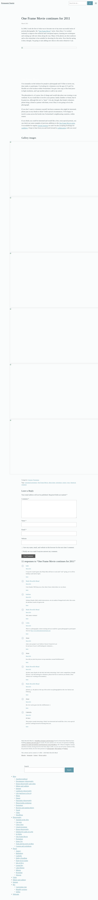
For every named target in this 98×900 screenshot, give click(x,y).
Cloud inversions (21, 827)
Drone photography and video (26, 784)
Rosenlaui (19, 872)
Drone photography (22, 829)
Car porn (19, 822)
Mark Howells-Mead (32, 581)
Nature (18, 798)
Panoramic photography (24, 800)
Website (24, 538)
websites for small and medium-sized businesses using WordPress (39, 744)
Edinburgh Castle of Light (24, 832)
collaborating (62, 128)
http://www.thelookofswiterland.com (40, 630)
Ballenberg (19, 853)
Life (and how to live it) (23, 793)
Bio (14, 885)
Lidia (27, 623)
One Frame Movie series (67, 123)
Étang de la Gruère (22, 860)
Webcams (16, 894)
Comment (25, 499)
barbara (28, 594)
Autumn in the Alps (22, 820)
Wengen (18, 875)
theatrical (73, 482)
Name (23, 521)
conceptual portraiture (31, 482)
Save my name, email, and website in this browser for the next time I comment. (48, 547)
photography (50, 748)
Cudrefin (19, 856)
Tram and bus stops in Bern (25, 844)
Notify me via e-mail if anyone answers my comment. (40, 551)
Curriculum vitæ (21, 887)
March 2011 (28, 568)
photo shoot (52, 482)
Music (18, 796)
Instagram (29, 755)
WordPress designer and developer (44, 741)
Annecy (18, 851)
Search (26, 766)
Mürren (18, 870)
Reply (27, 576)
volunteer (24, 484)
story (68, 482)
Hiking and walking (22, 786)
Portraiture (36, 480)
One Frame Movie (45, 31)
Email (23, 530)
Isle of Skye (20, 863)
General (30, 480)
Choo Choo (20, 824)
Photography (17, 817)
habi (27, 566)
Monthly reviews (21, 889)
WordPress (19, 815)
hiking (66, 748)
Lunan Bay (19, 865)
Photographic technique (23, 803)
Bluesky (23, 755)
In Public (19, 834)
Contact (35, 755)
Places (15, 848)
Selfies (18, 892)
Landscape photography (24, 791)
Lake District (20, 868)
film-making (58, 748)
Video (18, 812)
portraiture (59, 482)
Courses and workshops (23, 846)
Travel (18, 810)
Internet (18, 788)
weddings (24, 128)
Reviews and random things (25, 808)
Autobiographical (21, 779)
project (64, 482)
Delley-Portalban (21, 858)
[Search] (90, 3)
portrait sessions (43, 125)
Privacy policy (43, 755)
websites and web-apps (32, 742)
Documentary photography (25, 781)
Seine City (19, 841)
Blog (14, 776)
